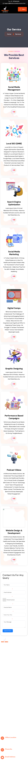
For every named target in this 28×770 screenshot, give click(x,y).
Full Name (6, 582)
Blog (2, 691)
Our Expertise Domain (8, 688)
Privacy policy (5, 698)
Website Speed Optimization (10, 728)
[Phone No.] (2, 749)
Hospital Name (7, 604)
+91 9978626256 (10, 751)
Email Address (7, 589)
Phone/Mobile (7, 596)
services (3, 685)
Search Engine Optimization (10, 725)
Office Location (10, 737)
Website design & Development (11, 719)
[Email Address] (2, 757)
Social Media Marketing (8, 710)
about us (4, 682)
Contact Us (4, 694)
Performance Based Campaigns (11, 716)
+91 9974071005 (10, 753)
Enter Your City (7, 611)
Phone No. (8, 749)
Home (9, 34)
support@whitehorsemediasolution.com (14, 3)
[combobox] (4, 600)
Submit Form (7, 630)
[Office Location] (2, 738)
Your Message (7, 619)
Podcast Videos (6, 722)
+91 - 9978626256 (14, 1)
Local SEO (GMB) (6, 713)
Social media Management (9, 706)
